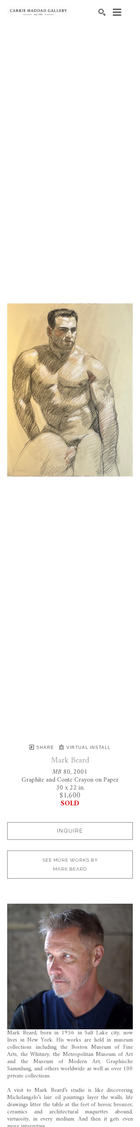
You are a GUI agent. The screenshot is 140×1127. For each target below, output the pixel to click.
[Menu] (117, 12)
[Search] (102, 12)
